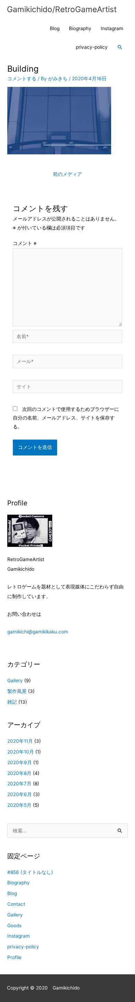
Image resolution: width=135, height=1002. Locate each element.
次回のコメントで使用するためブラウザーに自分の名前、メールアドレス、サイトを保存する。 (66, 418)
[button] (120, 47)
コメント (25, 243)
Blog (55, 28)
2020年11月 (20, 741)
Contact (16, 904)
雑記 (12, 702)
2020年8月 (19, 773)
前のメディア (67, 174)
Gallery (15, 680)
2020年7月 (19, 783)
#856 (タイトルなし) (30, 872)
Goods (14, 925)
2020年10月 (20, 752)
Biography (80, 28)
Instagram (112, 28)
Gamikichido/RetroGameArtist (62, 9)
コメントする (21, 78)
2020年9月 (19, 762)
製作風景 (17, 691)
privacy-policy (92, 47)
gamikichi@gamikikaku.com (37, 631)
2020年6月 (19, 794)
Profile (14, 957)
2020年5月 (19, 805)
